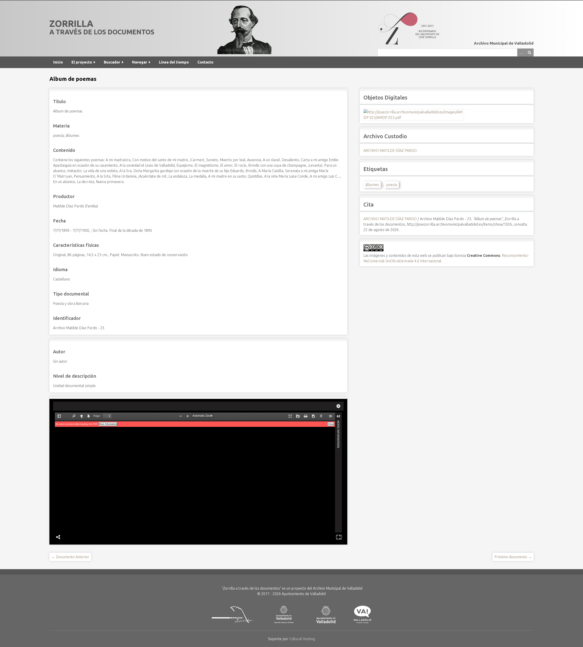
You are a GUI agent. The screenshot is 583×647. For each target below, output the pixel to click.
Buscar (529, 52)
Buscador (112, 62)
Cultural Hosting (302, 639)
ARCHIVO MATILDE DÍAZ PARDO (390, 150)
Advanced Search (521, 52)
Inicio (58, 62)
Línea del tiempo (174, 62)
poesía (391, 185)
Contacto (205, 62)
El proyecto (82, 62)
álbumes (372, 185)
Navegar (139, 62)
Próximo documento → (513, 557)
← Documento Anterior (70, 557)
